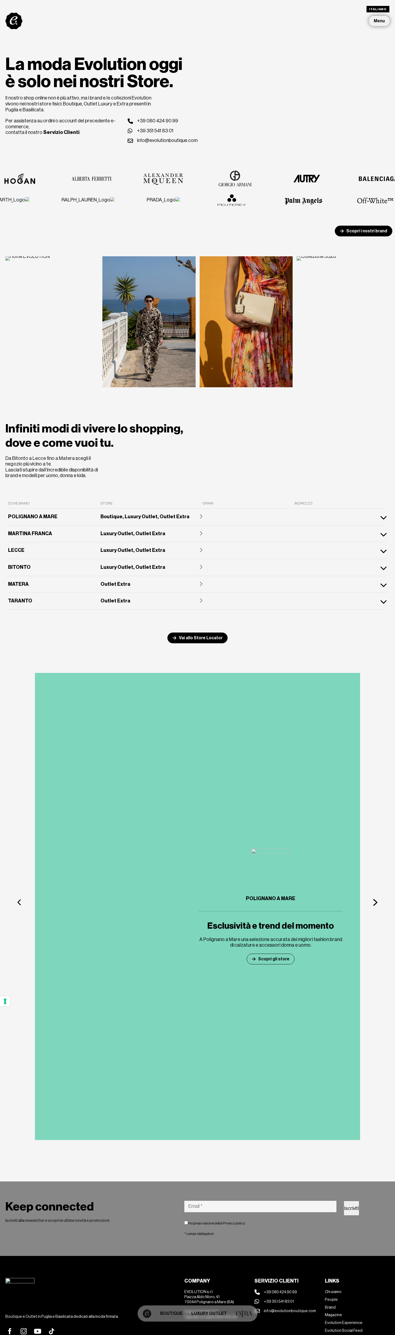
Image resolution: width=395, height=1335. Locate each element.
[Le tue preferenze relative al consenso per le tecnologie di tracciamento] (5, 1001)
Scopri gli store (273, 958)
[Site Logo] (14, 20)
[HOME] (147, 1313)
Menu (379, 20)
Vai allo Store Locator (200, 637)
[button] (19, 902)
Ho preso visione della (216, 1223)
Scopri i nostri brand (366, 230)
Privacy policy (234, 1223)
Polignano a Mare (270, 898)
